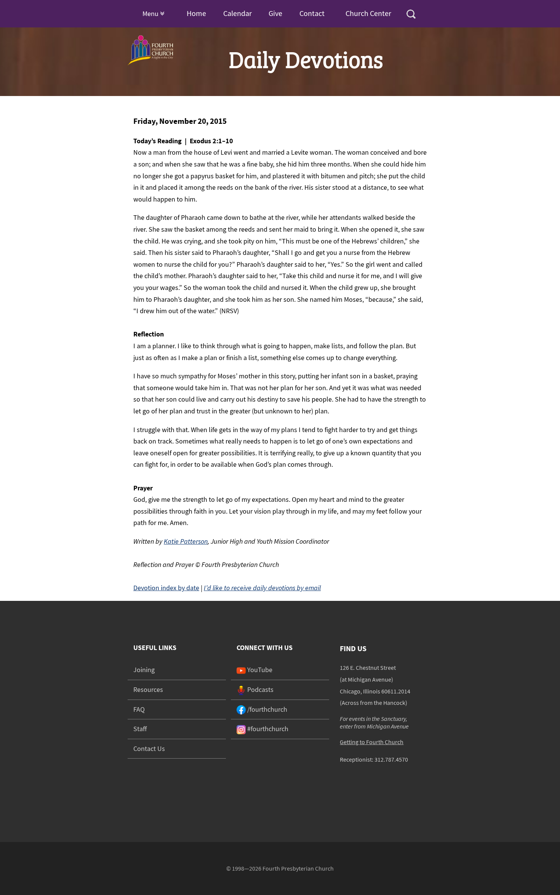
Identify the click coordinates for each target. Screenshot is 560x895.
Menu (151, 13)
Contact (312, 13)
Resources (148, 689)
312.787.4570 (391, 759)
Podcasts (260, 689)
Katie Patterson (186, 541)
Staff (140, 728)
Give (275, 13)
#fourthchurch (267, 728)
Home (196, 13)
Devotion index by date (166, 587)
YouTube (259, 669)
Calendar (237, 13)
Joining (144, 669)
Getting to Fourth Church (371, 742)
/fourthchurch (266, 709)
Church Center (368, 13)
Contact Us (149, 748)
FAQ (139, 709)
